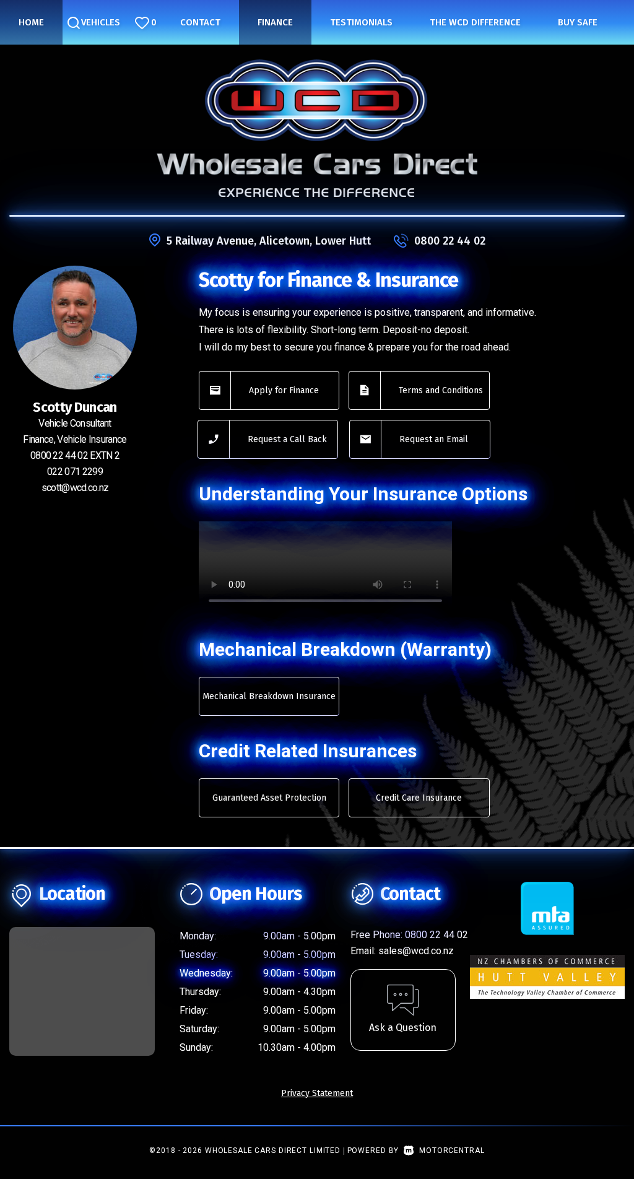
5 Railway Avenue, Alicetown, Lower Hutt (269, 241)
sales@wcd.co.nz (416, 951)
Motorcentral (451, 1150)
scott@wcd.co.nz (75, 488)
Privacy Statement (317, 1093)
